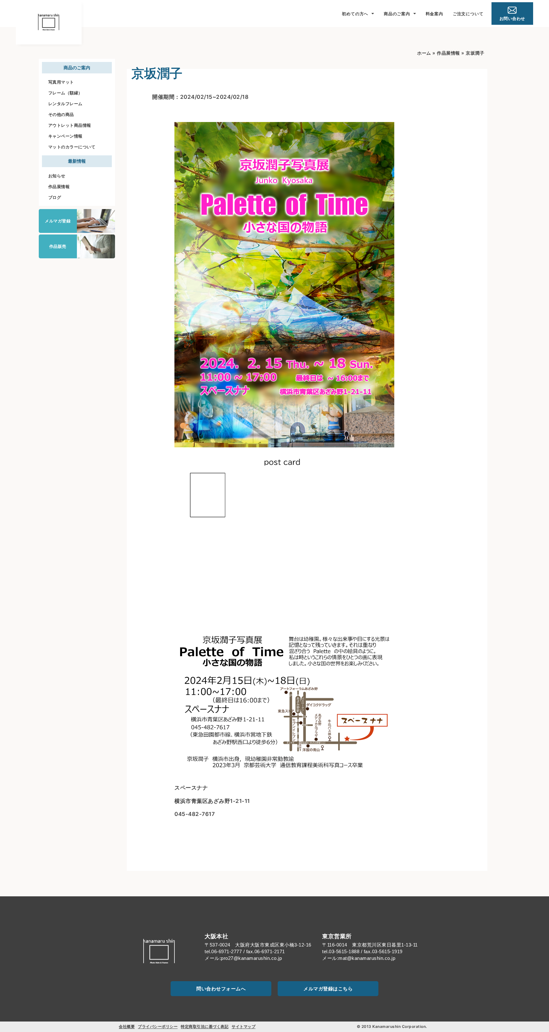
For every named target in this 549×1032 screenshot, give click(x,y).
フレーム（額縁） (65, 92)
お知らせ (56, 175)
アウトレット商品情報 (69, 125)
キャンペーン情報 (65, 136)
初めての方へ (355, 13)
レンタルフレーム (65, 103)
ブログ (54, 197)
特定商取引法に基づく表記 (204, 1026)
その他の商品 (61, 114)
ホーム (424, 53)
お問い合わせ (512, 18)
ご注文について (468, 13)
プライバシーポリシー (158, 1026)
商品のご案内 (397, 13)
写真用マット (61, 82)
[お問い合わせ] (512, 10)
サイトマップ (243, 1026)
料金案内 (434, 13)
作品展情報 (59, 186)
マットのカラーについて (72, 146)
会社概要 (127, 1026)
